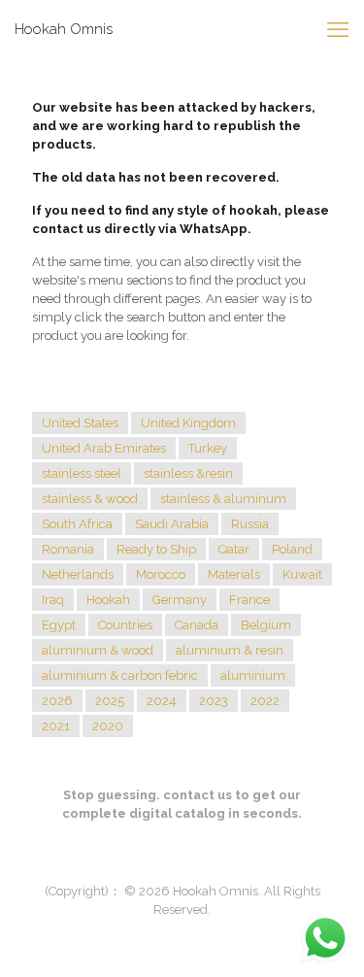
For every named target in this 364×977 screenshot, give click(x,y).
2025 (109, 700)
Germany (179, 599)
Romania (68, 549)
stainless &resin (188, 473)
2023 (213, 700)
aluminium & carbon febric (120, 675)
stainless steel (81, 473)
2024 (162, 700)
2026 (57, 700)
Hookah (108, 599)
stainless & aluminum (223, 498)
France (249, 599)
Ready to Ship (156, 549)
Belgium (266, 625)
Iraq (53, 599)
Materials (234, 574)
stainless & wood (90, 498)
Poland (292, 549)
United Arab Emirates (104, 448)
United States (80, 423)
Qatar (233, 549)
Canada (196, 625)
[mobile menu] (337, 29)
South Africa (77, 524)
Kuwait (302, 574)
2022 (265, 700)
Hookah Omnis (64, 29)
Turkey (207, 448)
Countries (125, 625)
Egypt (59, 625)
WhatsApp (214, 228)
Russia (250, 524)
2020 (107, 726)
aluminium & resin (229, 650)
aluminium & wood (97, 650)
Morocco (160, 574)
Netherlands (78, 574)
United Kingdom (188, 423)
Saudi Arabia (172, 524)
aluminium (252, 675)
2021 (56, 726)
